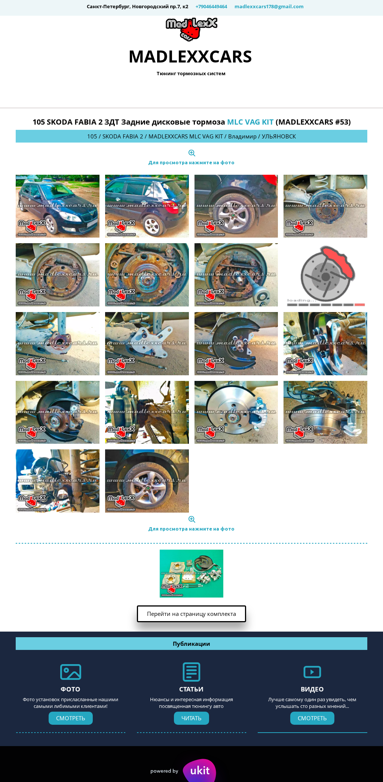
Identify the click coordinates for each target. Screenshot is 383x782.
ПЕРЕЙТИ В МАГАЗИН (241, 93)
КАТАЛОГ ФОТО (165, 93)
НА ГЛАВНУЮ (98, 93)
